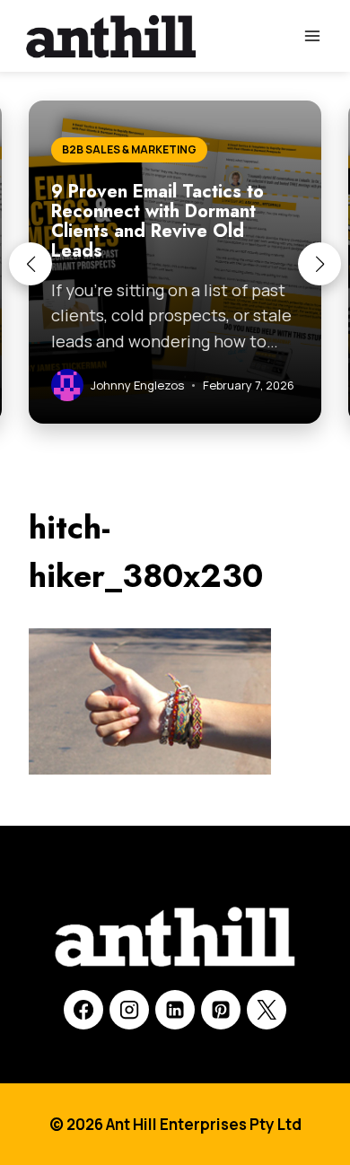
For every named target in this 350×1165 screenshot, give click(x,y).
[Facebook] (83, 1009)
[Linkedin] (175, 1009)
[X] (266, 1009)
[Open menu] (311, 35)
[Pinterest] (221, 1009)
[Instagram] (129, 1009)
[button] (30, 263)
